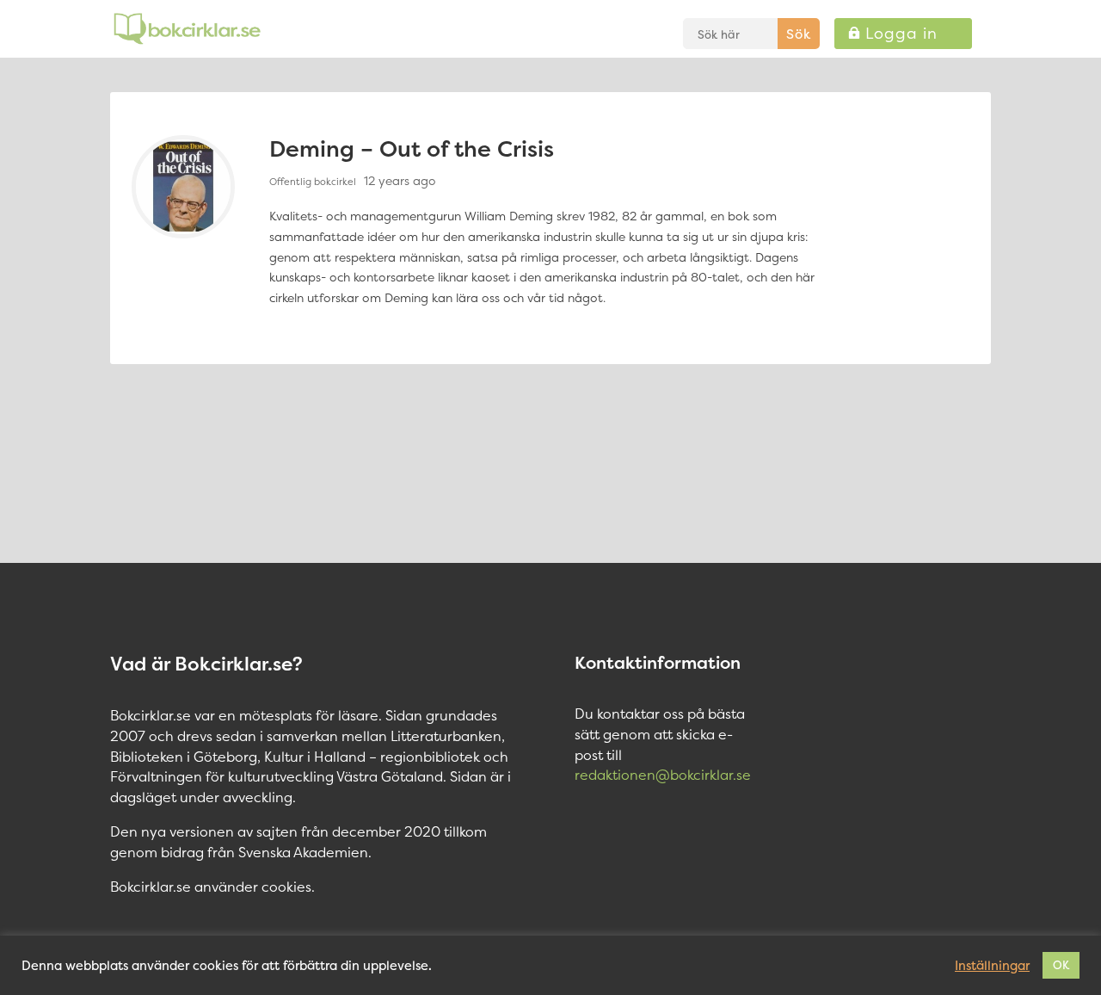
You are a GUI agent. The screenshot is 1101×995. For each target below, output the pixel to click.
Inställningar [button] (992, 965)
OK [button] (1061, 965)
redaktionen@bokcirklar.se (663, 774)
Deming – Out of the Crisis (411, 148)
